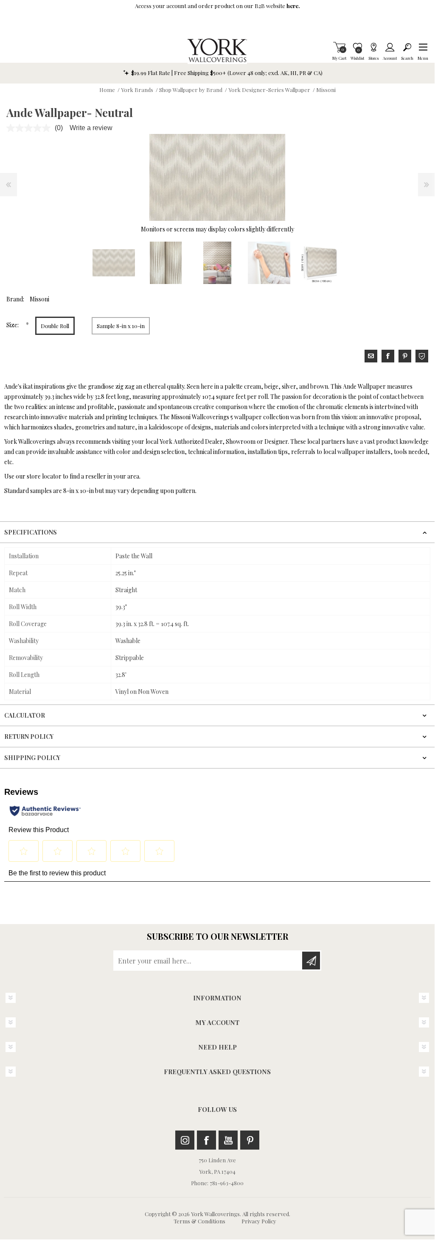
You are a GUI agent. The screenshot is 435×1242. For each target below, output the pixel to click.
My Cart (339, 47)
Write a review (91, 127)
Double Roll (55, 325)
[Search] (407, 47)
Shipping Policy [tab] (32, 758)
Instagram (184, 1140)
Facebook (206, 1140)
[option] (114, 263)
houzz (421, 356)
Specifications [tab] (30, 532)
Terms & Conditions (199, 1221)
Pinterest (249, 1140)
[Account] (390, 47)
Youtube (228, 1140)
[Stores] (373, 47)
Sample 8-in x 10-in (121, 325)
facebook (388, 356)
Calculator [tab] (24, 715)
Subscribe (311, 960)
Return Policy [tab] (28, 736)
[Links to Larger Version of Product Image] (217, 177)
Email (371, 356)
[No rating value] (30, 128)
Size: (13, 325)
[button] (423, 47)
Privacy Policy (258, 1221)
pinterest (405, 356)
